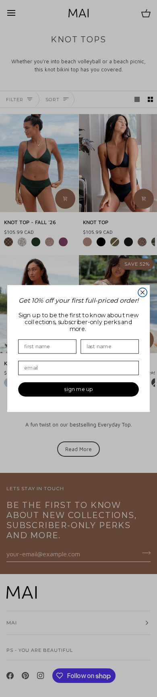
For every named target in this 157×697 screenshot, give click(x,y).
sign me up (78, 389)
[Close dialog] (142, 292)
